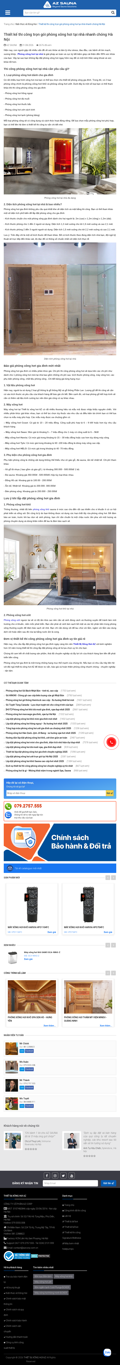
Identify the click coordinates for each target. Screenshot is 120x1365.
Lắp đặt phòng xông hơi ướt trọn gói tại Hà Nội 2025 (31, 756)
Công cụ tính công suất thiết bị (14, 1345)
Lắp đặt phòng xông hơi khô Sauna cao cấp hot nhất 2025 (34, 761)
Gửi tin (107, 1183)
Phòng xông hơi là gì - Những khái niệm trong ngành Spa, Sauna (38, 770)
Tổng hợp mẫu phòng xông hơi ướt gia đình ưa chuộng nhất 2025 (38, 728)
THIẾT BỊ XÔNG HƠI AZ (35, 1357)
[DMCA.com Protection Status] (40, 1256)
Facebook (29, 1051)
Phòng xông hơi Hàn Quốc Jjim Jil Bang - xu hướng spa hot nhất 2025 (40, 733)
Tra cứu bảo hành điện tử (16, 1279)
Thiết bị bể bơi (71, 1221)
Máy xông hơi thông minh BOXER (51, 1293)
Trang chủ (9, 24)
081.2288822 (29, 1047)
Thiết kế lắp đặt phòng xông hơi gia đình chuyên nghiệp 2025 (36, 752)
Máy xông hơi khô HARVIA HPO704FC (72, 927)
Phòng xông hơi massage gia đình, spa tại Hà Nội (30, 714)
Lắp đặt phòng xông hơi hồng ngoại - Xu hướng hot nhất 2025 (36, 723)
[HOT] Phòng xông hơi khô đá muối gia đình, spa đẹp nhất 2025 (37, 709)
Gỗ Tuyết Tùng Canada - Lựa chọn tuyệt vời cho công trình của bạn (39, 705)
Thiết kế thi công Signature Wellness (71, 1235)
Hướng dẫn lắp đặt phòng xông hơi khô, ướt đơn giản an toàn (36, 737)
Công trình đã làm (15, 973)
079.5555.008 (29, 1065)
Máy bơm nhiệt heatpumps (70, 1246)
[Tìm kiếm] (113, 12)
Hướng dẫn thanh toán (16, 1337)
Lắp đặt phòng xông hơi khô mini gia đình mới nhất (31, 719)
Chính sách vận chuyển (12, 1329)
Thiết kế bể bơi (71, 1227)
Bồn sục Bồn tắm (43, 1276)
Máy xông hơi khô (63, 1276)
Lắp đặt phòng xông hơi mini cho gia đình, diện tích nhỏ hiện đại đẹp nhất (42, 742)
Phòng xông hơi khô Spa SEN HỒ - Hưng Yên (30, 1019)
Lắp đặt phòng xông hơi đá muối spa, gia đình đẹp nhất (33, 747)
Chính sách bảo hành (16, 1320)
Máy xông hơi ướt (43, 1282)
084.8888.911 (29, 1102)
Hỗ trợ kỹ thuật (12, 1287)
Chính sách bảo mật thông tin (15, 1301)
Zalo (22, 1051)
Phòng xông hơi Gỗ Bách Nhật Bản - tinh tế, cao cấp (31, 690)
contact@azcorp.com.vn (25, 1248)
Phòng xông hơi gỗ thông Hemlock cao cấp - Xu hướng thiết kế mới (39, 700)
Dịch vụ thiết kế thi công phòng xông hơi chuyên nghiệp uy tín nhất (39, 766)
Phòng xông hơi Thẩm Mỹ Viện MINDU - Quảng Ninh (85, 1019)
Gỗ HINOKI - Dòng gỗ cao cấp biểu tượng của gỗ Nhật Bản (34, 695)
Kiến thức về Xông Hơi (26, 24)
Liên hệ (67, 1216)
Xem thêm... (50, 1025)
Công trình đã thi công (75, 1210)
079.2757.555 (28, 805)
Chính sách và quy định (14, 1312)
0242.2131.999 (46, 1243)
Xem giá (39, 932)
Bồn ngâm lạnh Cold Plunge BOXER (52, 1287)
